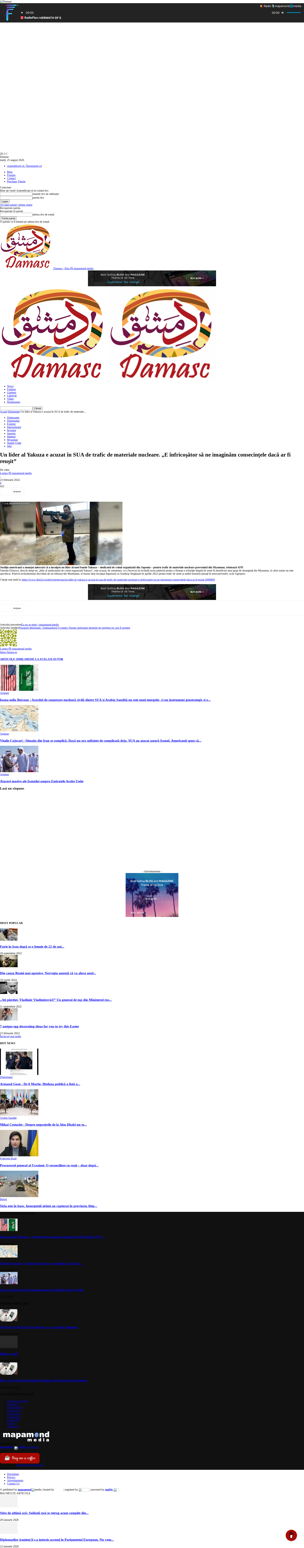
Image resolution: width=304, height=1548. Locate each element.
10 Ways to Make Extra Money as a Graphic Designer (39, 1327)
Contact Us (13, 1483)
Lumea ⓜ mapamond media (16, 473)
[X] (46, 491)
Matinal (11, 436)
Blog (9, 171)
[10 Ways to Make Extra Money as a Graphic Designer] (9, 1320)
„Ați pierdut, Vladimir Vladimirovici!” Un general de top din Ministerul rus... (56, 1000)
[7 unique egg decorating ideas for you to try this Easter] (9, 1019)
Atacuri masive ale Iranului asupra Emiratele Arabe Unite (41, 781)
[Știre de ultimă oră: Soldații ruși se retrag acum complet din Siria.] (9, 1506)
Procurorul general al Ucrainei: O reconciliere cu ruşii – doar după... (49, 1165)
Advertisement (15, 1480)
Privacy (11, 1477)
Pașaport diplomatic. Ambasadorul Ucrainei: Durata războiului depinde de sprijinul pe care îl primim (74, 627)
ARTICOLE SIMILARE (15, 659)
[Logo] (54, 380)
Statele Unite (14, 442)
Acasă (3, 411)
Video (10, 398)
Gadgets (11, 392)
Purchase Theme (16, 181)
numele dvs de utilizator (46, 193)
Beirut (3, 1199)
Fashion (11, 389)
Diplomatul (13, 420)
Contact (11, 178)
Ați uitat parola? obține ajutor (16, 204)
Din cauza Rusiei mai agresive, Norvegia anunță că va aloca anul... (48, 973)
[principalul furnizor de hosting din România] (59, 1489)
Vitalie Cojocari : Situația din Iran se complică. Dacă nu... (41, 1263)
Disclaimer (13, 1474)
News (10, 386)
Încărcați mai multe (10, 1036)
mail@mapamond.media (29, 1464)
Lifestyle (12, 395)
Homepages (13, 401)
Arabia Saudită (8, 1117)
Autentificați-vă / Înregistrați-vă (24, 165)
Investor (11, 430)
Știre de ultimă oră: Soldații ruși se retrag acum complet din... (44, 1513)
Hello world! (9, 1354)
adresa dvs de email (43, 214)
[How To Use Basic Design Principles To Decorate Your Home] (9, 1373)
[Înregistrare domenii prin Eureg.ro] (84, 1489)
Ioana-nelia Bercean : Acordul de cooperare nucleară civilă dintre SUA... (52, 1237)
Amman (4, 692)
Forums (11, 175)
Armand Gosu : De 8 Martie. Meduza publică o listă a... (40, 1084)
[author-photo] (8, 645)
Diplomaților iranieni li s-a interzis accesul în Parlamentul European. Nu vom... (57, 1539)
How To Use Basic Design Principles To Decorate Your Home (43, 1380)
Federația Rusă (8, 1158)
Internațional (14, 427)
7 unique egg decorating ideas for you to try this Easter (39, 1026)
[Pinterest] (59, 491)
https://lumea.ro (8, 652)
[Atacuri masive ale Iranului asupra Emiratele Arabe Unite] (19, 771)
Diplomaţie (14, 411)
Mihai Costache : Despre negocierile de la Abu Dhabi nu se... (43, 1124)
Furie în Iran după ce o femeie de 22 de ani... (32, 946)
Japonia (11, 433)
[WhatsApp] (71, 491)
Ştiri (9, 446)
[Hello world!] (9, 1347)
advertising (19, 1447)
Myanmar (12, 439)
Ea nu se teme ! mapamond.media (40, 624)
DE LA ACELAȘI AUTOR (46, 659)
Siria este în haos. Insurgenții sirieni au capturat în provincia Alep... (48, 1206)
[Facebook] (33, 491)
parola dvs (38, 197)
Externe (11, 423)
